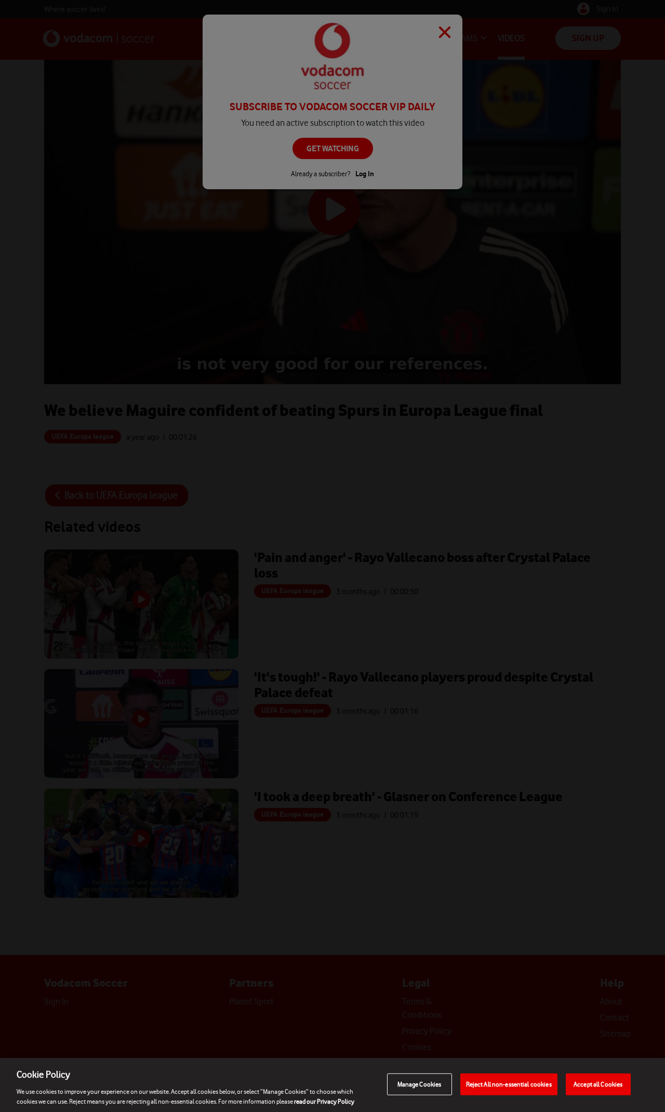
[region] (332, 1085)
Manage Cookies (419, 1084)
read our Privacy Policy (324, 1101)
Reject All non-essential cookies (509, 1084)
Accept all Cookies (598, 1084)
